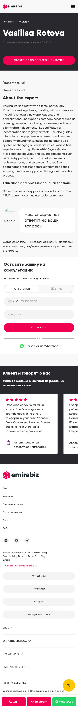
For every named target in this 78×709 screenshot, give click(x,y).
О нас (6, 488)
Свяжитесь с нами (13, 504)
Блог (5, 520)
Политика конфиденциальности (47, 691)
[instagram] (6, 540)
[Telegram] (27, 540)
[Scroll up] (69, 685)
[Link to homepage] (12, 6)
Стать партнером (12, 512)
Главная (8, 21)
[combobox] (11, 301)
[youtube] (16, 540)
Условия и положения (14, 691)
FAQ (5, 528)
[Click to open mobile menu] (73, 6)
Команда (8, 496)
